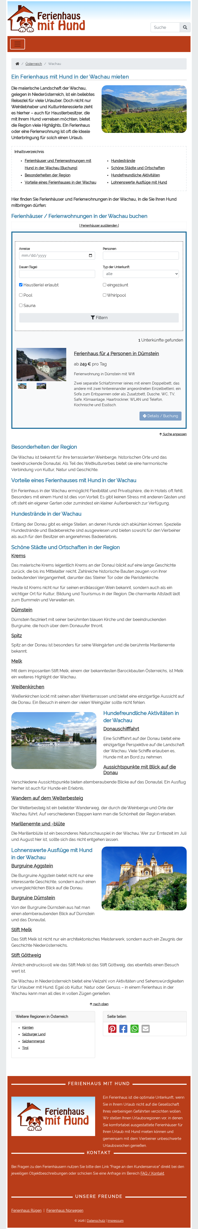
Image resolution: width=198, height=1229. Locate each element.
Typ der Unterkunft (116, 267)
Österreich (34, 64)
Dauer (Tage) (28, 267)
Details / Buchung (162, 416)
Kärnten (28, 1027)
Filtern (101, 317)
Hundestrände (123, 161)
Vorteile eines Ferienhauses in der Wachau (60, 182)
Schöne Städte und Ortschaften (138, 168)
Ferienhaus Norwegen (64, 1210)
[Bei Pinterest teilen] (112, 1031)
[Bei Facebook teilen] (123, 1031)
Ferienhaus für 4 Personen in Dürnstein (116, 353)
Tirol (25, 1048)
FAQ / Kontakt (152, 1173)
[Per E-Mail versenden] (146, 1031)
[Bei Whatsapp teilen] (134, 1031)
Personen (109, 249)
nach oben (101, 1004)
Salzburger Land (33, 1034)
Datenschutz (96, 1221)
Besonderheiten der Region (47, 175)
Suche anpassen (174, 434)
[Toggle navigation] (17, 44)
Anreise (24, 249)
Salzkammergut (33, 1041)
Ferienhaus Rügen (26, 1210)
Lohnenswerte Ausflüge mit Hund (139, 182)
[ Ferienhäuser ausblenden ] (99, 225)
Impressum (115, 1221)
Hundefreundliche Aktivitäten (135, 175)
